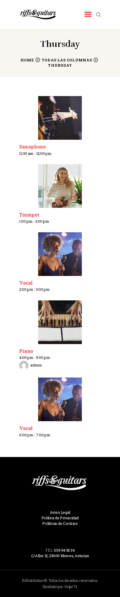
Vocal (26, 283)
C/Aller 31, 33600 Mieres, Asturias (60, 555)
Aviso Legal (60, 512)
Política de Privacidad (60, 517)
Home (27, 60)
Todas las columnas (67, 60)
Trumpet (29, 215)
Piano (26, 351)
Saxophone (32, 147)
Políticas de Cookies (59, 523)
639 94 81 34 (64, 550)
